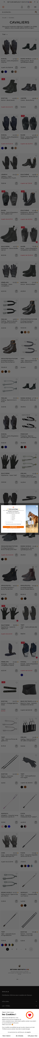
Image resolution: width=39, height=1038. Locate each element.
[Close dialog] (37, 506)
